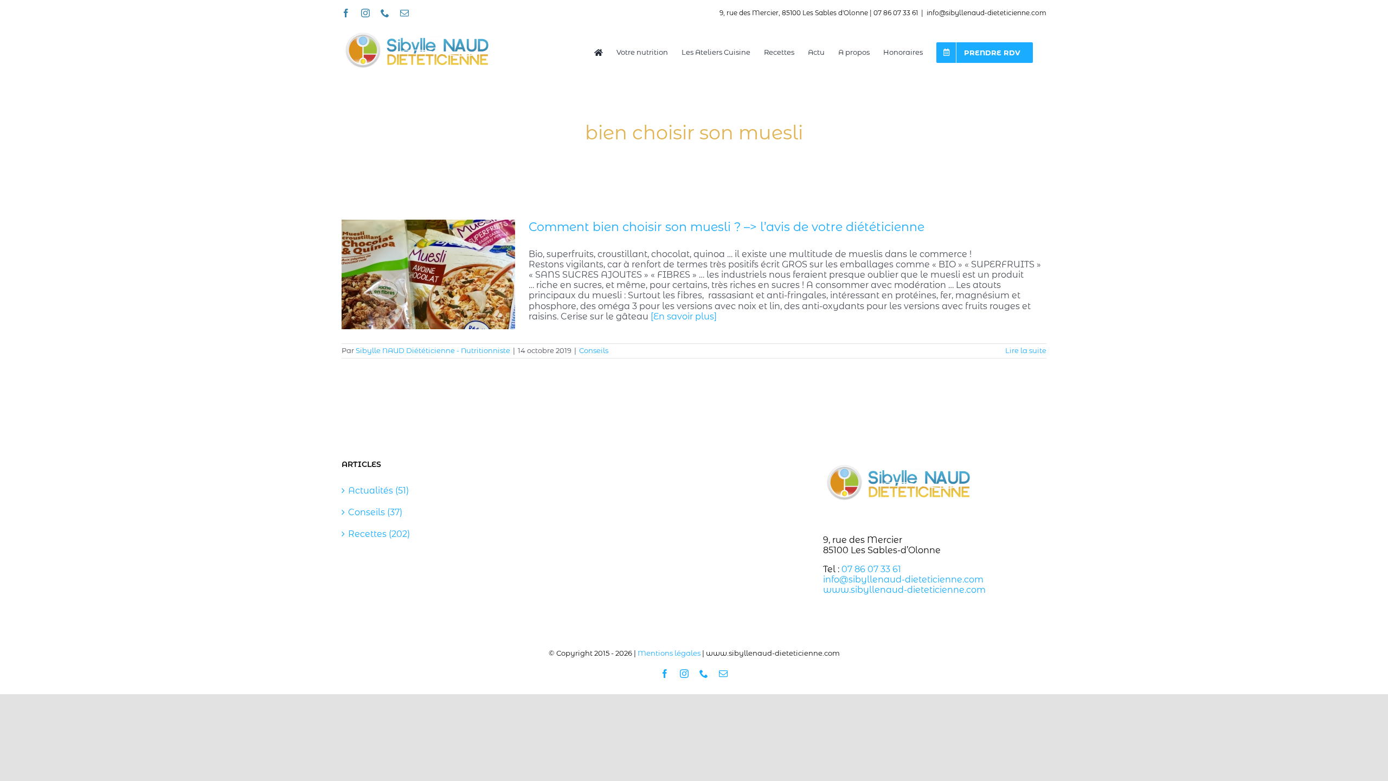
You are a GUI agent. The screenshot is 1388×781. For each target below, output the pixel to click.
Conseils (593, 350)
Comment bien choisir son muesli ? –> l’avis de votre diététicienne (726, 227)
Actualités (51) (378, 490)
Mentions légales (669, 653)
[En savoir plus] (684, 316)
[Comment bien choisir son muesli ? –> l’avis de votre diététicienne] (428, 274)
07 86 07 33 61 (871, 569)
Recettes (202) (379, 534)
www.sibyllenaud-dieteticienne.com (904, 590)
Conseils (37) (375, 512)
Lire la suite (1025, 350)
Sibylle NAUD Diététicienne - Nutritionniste (433, 350)
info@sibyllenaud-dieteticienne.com (986, 13)
